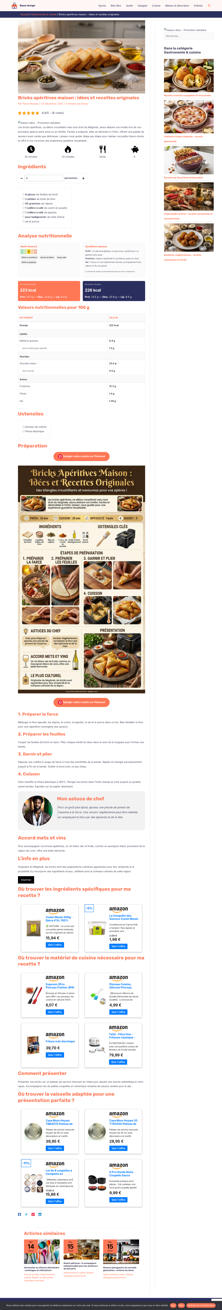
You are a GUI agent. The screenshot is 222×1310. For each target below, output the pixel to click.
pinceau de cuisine (35, 426)
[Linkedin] (39, 1214)
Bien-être (116, 5)
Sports (102, 5)
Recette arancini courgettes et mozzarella (187, 95)
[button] (209, 6)
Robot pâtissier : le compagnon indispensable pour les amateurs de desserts (81, 1266)
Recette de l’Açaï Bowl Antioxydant (183, 177)
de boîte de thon (40, 198)
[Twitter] (26, 1214)
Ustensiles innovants (34, 1280)
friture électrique (34, 431)
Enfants (198, 5)
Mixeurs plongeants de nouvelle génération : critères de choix (119, 1269)
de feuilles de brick (41, 194)
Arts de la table (31, 1274)
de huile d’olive (44, 216)
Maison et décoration (177, 5)
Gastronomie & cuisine (74, 1272)
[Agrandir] (141, 469)
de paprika (40, 212)
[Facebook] (19, 1214)
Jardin (129, 5)
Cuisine (156, 5)
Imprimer (26, 879)
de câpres (39, 203)
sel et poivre (32, 221)
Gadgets (142, 5)
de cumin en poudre (46, 207)
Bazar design (27, 5)
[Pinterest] (33, 1214)
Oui (173, 1305)
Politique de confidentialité (201, 1305)
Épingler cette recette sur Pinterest (84, 456)
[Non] (218, 1305)
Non (181, 1305)
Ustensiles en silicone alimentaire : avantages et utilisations (41, 1269)
